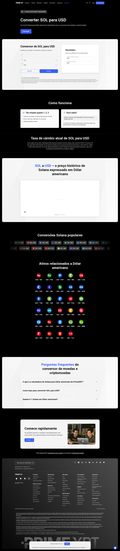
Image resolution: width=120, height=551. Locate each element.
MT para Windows (65, 501)
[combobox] (39, 60)
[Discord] (104, 462)
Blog (93, 489)
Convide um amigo (95, 502)
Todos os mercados (66, 488)
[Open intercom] (115, 548)
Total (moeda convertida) (71, 61)
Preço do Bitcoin (36, 486)
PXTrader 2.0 (50, 476)
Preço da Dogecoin (36, 491)
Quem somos (94, 476)
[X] (75, 462)
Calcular (49, 71)
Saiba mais (60, 543)
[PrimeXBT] (19, 3)
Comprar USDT (80, 502)
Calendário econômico (81, 481)
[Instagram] (78, 462)
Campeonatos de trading (97, 504)
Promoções (94, 500)
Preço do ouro (35, 499)
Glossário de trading (81, 492)
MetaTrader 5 (50, 480)
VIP (48, 493)
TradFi (63, 490)
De (21, 58)
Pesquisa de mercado (81, 489)
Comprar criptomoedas (37, 480)
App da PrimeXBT (51, 478)
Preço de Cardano (36, 493)
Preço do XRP (35, 489)
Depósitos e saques (51, 489)
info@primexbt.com (26, 466)
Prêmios (93, 482)
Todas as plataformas (52, 482)
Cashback (50, 501)
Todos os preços (36, 501)
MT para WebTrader (66, 503)
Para (22, 63)
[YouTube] (89, 462)
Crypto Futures (35, 476)
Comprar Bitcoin (80, 498)
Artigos (78, 491)
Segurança (50, 491)
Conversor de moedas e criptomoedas (35, 11)
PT (89, 2)
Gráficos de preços (80, 476)
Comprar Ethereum (80, 500)
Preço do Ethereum (36, 487)
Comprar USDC (80, 504)
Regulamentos (95, 480)
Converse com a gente (55, 453)
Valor (22, 54)
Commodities (65, 480)
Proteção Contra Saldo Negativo (54, 495)
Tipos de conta (50, 497)
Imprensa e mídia (95, 484)
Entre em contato (95, 491)
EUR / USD (35, 495)
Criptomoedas (65, 484)
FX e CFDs (35, 478)
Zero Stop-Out (50, 499)
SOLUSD (57, 214)
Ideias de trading (80, 483)
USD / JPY (35, 497)
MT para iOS (64, 497)
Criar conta (100, 2)
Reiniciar (29, 71)
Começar (26, 31)
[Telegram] (96, 462)
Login (93, 2)
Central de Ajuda (77, 453)
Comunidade (94, 478)
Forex (63, 476)
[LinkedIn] (82, 462)
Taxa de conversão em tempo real (73, 56)
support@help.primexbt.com (28, 468)
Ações (63, 482)
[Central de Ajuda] (87, 3)
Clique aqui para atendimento (24, 462)
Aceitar (67, 543)
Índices (63, 478)
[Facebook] (86, 462)
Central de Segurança (96, 495)
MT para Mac (64, 499)
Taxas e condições (51, 487)
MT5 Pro (64, 505)
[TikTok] (93, 462)
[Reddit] (100, 462)
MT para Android (65, 495)
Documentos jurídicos (96, 493)
